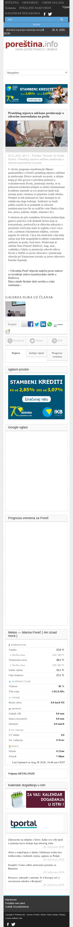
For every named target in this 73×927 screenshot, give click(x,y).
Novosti (47, 155)
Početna (36, 155)
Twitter (50, 14)
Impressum (11, 899)
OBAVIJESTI (30, 2)
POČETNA (12, 2)
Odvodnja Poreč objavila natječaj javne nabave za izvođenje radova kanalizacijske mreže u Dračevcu (35, 274)
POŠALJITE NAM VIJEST (35, 7)
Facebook (44, 14)
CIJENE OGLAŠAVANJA (17, 906)
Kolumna (10, 7)
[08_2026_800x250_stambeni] (36, 93)
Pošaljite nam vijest (15, 903)
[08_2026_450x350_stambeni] (36, 396)
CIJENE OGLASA (53, 2)
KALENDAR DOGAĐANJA (22, 13)
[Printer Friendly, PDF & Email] (7, 329)
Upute (66, 7)
